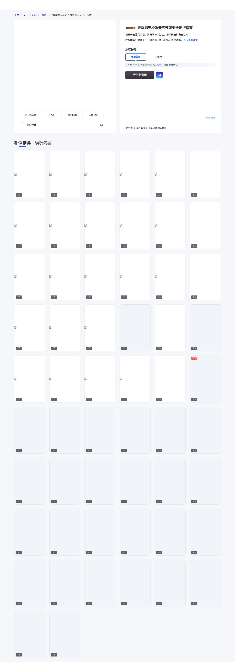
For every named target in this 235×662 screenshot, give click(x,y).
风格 (33, 15)
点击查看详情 (190, 40)
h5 (25, 15)
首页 (16, 15)
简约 (44, 15)
